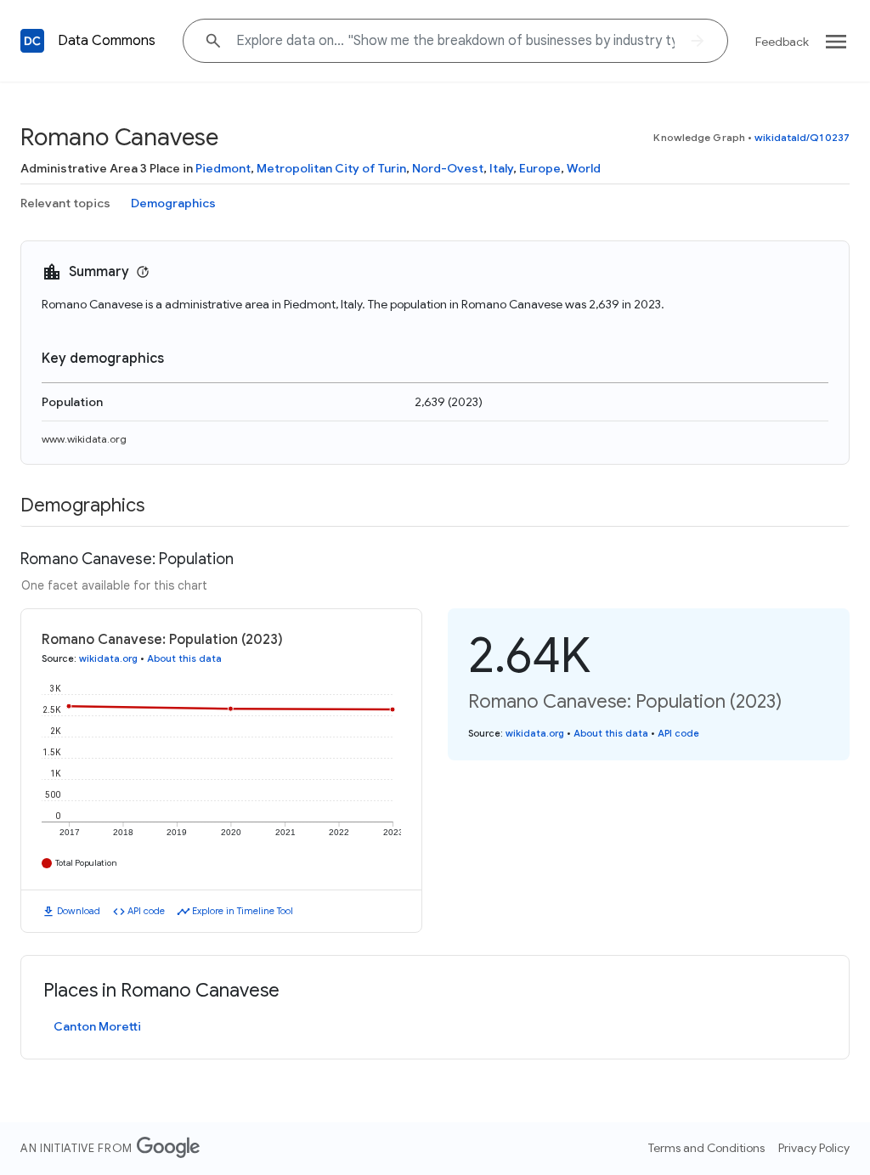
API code (146, 911)
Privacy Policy (814, 1147)
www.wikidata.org (84, 438)
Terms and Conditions (706, 1147)
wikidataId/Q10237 (802, 137)
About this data (184, 658)
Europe (540, 168)
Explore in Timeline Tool (242, 911)
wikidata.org (108, 658)
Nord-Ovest (447, 168)
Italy (501, 168)
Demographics (173, 203)
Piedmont (223, 168)
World (584, 168)
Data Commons (106, 40)
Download (78, 911)
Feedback (782, 41)
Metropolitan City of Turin (331, 168)
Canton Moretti (97, 1026)
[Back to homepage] (32, 41)
